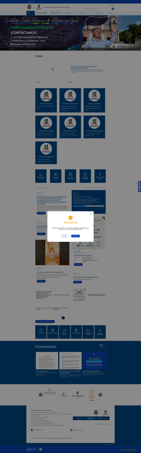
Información (75, 236)
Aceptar (64, 236)
